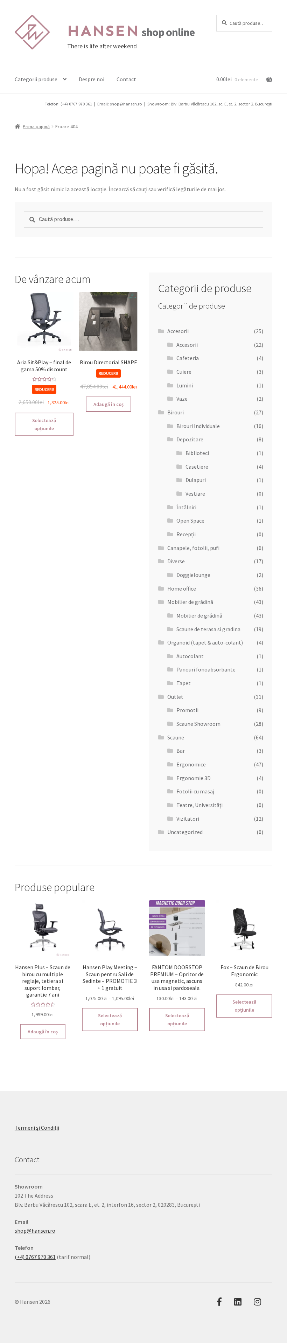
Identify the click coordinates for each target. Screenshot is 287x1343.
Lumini (184, 385)
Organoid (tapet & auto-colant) (205, 642)
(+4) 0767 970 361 (35, 1256)
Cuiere (183, 371)
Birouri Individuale (198, 425)
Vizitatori (187, 818)
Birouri (175, 412)
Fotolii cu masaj (195, 791)
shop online (131, 32)
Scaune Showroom (198, 723)
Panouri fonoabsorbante (206, 669)
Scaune (175, 737)
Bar (180, 750)
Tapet (183, 683)
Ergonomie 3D (193, 777)
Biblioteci (197, 452)
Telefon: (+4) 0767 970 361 (68, 103)
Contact (126, 79)
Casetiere (197, 466)
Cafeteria (187, 357)
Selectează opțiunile (44, 424)
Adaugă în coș (108, 404)
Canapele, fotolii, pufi (193, 547)
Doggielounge (193, 574)
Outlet (175, 696)
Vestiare (195, 493)
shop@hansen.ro (35, 1230)
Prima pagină (36, 126)
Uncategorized (185, 831)
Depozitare (189, 439)
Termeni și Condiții (37, 1127)
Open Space (190, 520)
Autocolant (190, 656)
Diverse (176, 561)
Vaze (182, 398)
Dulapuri (196, 479)
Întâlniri (186, 507)
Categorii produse (36, 79)
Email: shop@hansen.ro (119, 103)
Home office (181, 588)
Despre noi (91, 79)
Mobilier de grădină (190, 601)
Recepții (186, 534)
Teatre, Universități (199, 804)
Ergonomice (191, 764)
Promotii (187, 710)
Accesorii (178, 331)
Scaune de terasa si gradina (208, 629)
